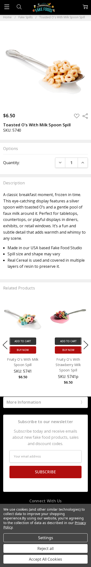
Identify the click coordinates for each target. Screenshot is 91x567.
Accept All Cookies (45, 559)
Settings (45, 537)
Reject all (45, 548)
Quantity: (11, 162)
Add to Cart (23, 341)
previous (5, 345)
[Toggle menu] (6, 6)
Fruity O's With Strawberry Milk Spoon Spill (68, 364)
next (86, 345)
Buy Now (23, 350)
